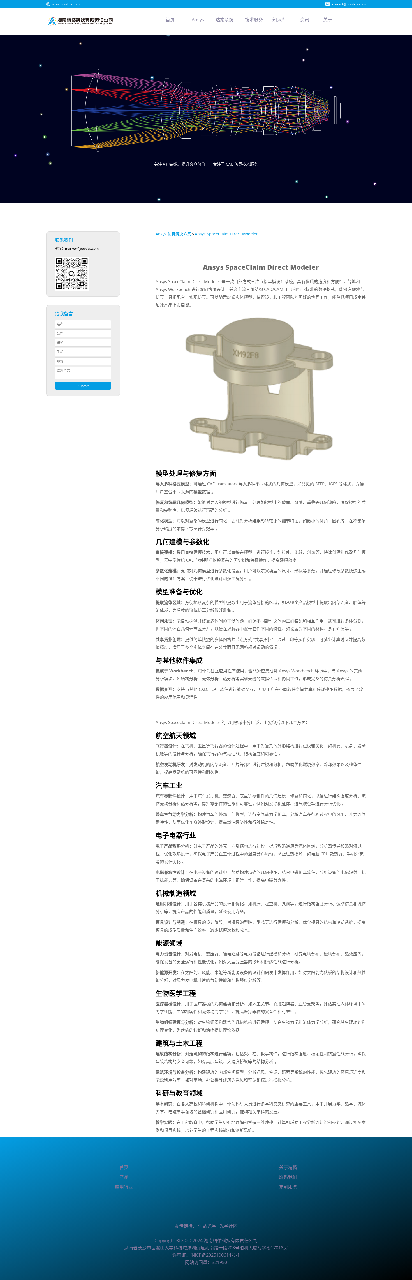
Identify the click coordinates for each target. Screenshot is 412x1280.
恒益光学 (207, 1226)
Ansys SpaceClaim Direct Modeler (226, 234)
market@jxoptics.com (349, 4)
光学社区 (228, 1226)
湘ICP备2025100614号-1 (215, 1255)
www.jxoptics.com (66, 4)
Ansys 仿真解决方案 (173, 234)
